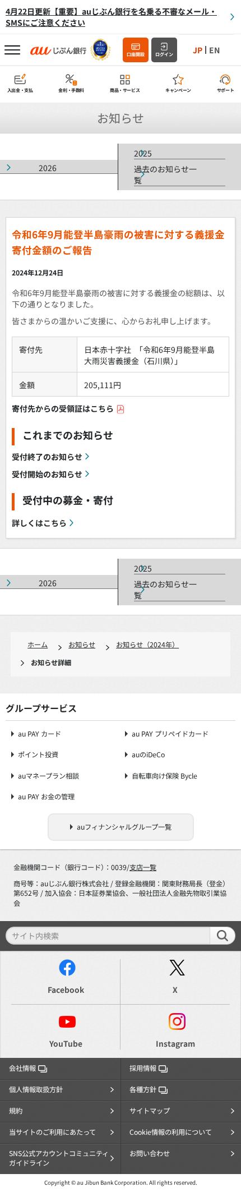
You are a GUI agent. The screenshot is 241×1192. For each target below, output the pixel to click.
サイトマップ (149, 1111)
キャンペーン (178, 90)
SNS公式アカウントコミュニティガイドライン (59, 1158)
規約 (15, 1111)
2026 (48, 167)
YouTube (65, 1043)
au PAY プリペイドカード (170, 734)
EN (214, 50)
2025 (143, 153)
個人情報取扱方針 (36, 1089)
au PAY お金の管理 (46, 797)
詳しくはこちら (39, 522)
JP (197, 50)
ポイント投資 (38, 755)
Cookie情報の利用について (170, 1132)
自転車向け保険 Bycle (164, 776)
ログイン (164, 54)
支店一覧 (142, 867)
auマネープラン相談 (48, 776)
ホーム (37, 644)
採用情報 (142, 1068)
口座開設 (136, 54)
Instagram (175, 1043)
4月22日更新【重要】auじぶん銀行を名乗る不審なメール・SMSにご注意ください (111, 17)
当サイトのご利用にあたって (52, 1132)
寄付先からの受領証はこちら (63, 408)
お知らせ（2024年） (147, 644)
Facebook (66, 989)
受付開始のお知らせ (47, 474)
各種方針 (142, 1089)
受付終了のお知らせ (47, 456)
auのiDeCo (148, 755)
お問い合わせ (149, 1153)
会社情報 (22, 1068)
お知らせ (81, 644)
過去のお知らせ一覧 (165, 174)
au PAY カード (39, 734)
